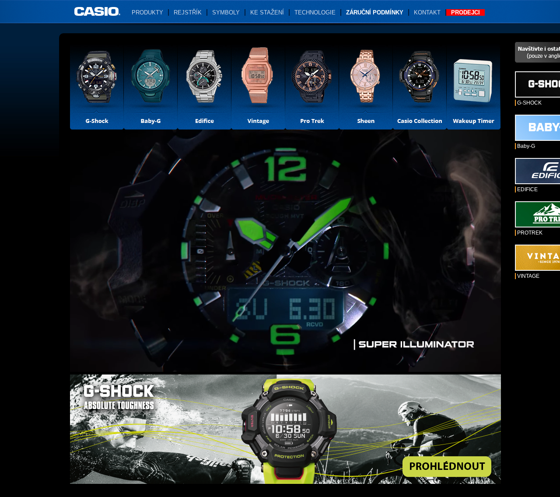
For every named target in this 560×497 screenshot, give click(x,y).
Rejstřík (188, 12)
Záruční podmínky (374, 12)
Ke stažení (267, 12)
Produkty (147, 12)
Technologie (315, 12)
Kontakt (427, 12)
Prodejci (465, 12)
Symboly (226, 12)
